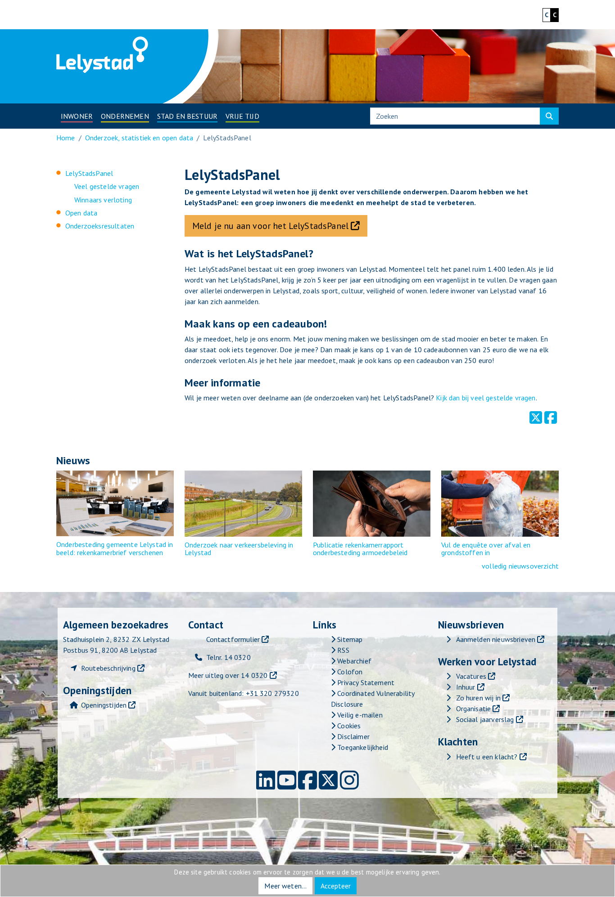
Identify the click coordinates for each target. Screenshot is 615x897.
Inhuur (465, 686)
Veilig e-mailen (359, 714)
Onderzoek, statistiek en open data (139, 137)
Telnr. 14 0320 (228, 657)
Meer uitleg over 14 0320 (228, 675)
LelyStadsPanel (89, 173)
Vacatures (471, 676)
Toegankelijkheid (361, 747)
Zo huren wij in (478, 697)
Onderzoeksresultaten (99, 225)
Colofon (348, 671)
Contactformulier (233, 639)
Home (65, 137)
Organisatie (473, 708)
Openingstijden (104, 704)
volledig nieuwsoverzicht (520, 565)
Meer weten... (285, 885)
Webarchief (353, 660)
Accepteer (336, 885)
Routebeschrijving (108, 668)
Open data (81, 212)
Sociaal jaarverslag (485, 719)
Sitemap (348, 639)
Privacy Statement (364, 682)
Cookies (348, 725)
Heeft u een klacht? (487, 756)
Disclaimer (352, 736)
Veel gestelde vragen (106, 186)
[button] (76, 116)
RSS (342, 650)
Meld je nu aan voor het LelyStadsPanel (270, 226)
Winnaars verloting (103, 199)
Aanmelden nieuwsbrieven (496, 639)
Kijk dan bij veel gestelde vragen (485, 397)
